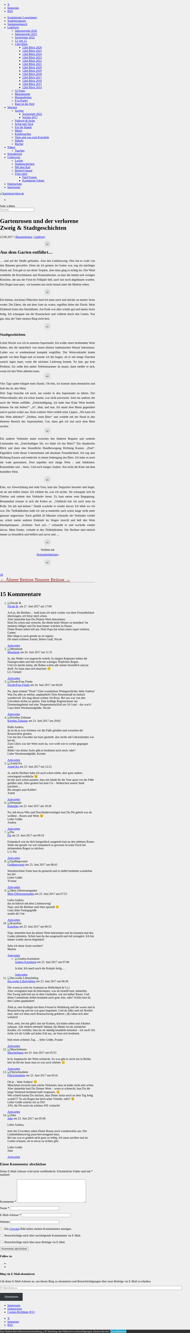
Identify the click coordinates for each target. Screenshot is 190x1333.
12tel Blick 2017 (32, 77)
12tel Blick (21, 44)
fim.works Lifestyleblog (21, 981)
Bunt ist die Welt (24, 104)
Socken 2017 (30, 117)
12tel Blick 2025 (32, 50)
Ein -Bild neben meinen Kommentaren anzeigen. (38, 1228)
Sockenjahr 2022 (25, 37)
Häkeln (19, 140)
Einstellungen (118, 1331)
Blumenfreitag (23, 97)
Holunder (13, 806)
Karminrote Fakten (33, 180)
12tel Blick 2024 (32, 54)
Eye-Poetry (21, 100)
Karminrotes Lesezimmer (22, 17)
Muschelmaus (15, 1052)
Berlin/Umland (23, 170)
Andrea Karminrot (25, 962)
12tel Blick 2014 (32, 87)
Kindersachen (23, 134)
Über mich (21, 173)
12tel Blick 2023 (32, 57)
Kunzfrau (13, 926)
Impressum (13, 187)
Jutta (10, 1118)
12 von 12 (21, 40)
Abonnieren (11, 1296)
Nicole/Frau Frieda (18, 684)
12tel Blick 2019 (32, 70)
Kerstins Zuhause (17, 720)
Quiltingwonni (15, 864)
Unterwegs (13, 157)
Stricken (12, 107)
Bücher (19, 144)
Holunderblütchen (47, 554)
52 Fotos (20, 90)
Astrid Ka (13, 766)
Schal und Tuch (24, 124)
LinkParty (13, 27)
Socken (19, 110)
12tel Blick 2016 (32, 80)
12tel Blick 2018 (32, 74)
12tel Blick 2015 (32, 84)
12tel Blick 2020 (32, 67)
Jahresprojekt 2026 (26, 30)
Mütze (18, 130)
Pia (9, 835)
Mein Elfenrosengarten (20, 893)
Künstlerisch (14, 153)
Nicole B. (13, 606)
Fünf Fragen (29, 177)
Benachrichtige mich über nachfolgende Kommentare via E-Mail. (42, 1235)
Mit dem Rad (22, 167)
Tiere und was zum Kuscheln (32, 137)
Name (4, 1208)
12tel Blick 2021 (32, 64)
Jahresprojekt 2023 (26, 34)
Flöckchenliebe (16, 1075)
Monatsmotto (22, 94)
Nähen (11, 147)
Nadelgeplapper (16, 20)
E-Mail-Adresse (10, 1215)
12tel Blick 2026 (32, 47)
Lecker (19, 160)
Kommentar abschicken (14, 1248)
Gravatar (14, 1228)
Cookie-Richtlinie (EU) (21, 1312)
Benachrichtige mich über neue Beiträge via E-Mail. (34, 1242)
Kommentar (8, 1201)
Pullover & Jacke (25, 120)
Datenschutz (14, 183)
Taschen (19, 150)
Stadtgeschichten (25, 163)
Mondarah (13, 652)
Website (4, 1221)
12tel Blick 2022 (32, 60)
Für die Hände (23, 127)
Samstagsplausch (17, 24)
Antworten (13, 645)
